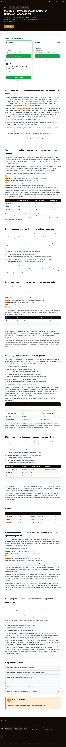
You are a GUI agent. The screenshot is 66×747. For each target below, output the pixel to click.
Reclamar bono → (47, 56)
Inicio (50, 1)
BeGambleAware (18, 728)
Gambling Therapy (8, 728)
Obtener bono (9, 26)
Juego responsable (34, 729)
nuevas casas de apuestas (22, 108)
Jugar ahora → (18, 56)
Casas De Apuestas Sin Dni (59, 1)
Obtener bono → (19, 77)
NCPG (25, 728)
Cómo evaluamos (34, 727)
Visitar (55, 516)
